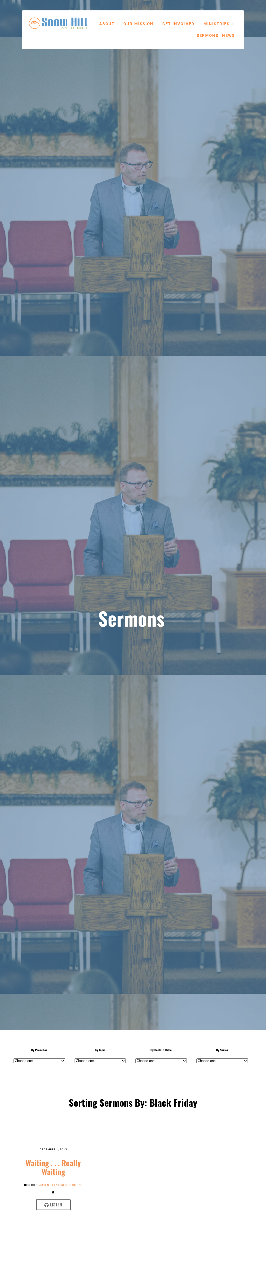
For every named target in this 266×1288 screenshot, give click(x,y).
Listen (55, 1204)
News (228, 35)
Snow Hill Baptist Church (66, 23)
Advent (45, 1185)
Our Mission (138, 23)
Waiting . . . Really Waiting (53, 1167)
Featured (59, 1185)
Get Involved (178, 23)
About (107, 23)
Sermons (207, 35)
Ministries (216, 23)
